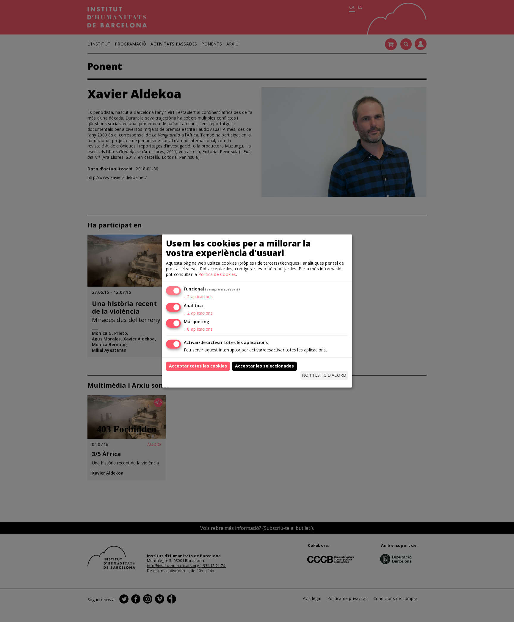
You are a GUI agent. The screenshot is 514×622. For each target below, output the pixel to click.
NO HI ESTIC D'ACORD (324, 375)
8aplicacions (198, 329)
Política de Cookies (217, 274)
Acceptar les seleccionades (264, 366)
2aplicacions (198, 296)
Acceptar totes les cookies (198, 366)
